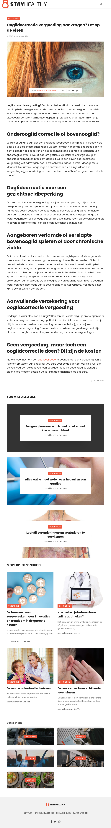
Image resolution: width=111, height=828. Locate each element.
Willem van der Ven (46, 90)
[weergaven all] (30, 736)
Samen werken (80, 813)
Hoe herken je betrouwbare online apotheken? (77, 614)
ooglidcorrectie (47, 359)
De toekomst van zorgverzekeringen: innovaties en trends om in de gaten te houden (28, 619)
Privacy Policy (63, 813)
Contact (27, 813)
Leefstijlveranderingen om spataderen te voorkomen (55, 535)
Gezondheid (13, 18)
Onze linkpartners (44, 813)
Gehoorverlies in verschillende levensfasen (79, 690)
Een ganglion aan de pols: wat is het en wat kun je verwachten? (55, 428)
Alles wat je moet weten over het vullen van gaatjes (55, 481)
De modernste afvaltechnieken (29, 688)
